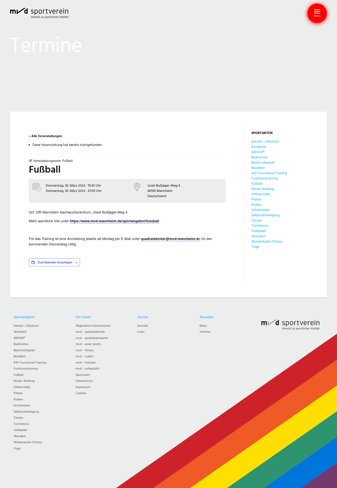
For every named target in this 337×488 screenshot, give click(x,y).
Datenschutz (84, 381)
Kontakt (142, 326)
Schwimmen (260, 209)
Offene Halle (260, 194)
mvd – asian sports (88, 344)
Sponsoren (83, 375)
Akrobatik (258, 146)
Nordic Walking (262, 188)
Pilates (256, 199)
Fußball (256, 183)
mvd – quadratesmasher (92, 338)
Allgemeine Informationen (93, 326)
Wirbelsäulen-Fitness (266, 241)
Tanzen (256, 220)
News (203, 326)
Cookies (81, 393)
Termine (205, 332)
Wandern (258, 236)
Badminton (259, 157)
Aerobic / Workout (265, 141)
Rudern (256, 204)
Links (141, 332)
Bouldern (258, 167)
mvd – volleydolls (87, 369)
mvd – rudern (85, 356)
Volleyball (258, 231)
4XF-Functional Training (269, 173)
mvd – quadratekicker (90, 332)
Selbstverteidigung (265, 215)
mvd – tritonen (86, 363)
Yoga (255, 246)
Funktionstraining (264, 178)
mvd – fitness (85, 350)
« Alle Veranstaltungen (45, 136)
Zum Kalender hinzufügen (55, 262)
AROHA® (257, 152)
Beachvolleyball (262, 162)
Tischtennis (259, 225)
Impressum (83, 387)
